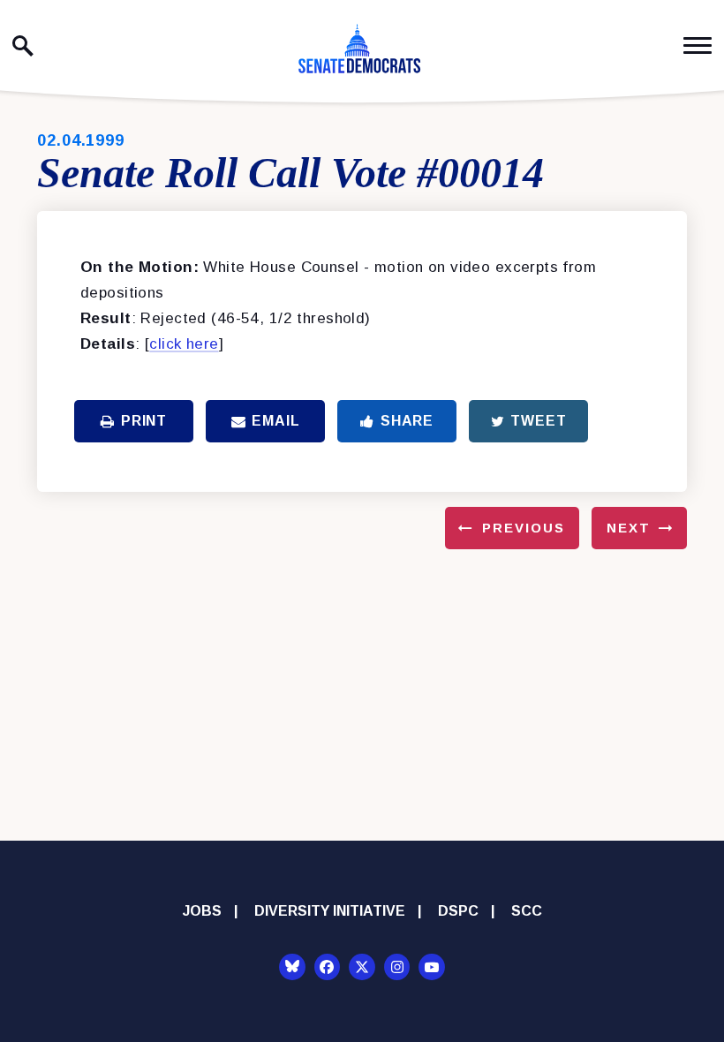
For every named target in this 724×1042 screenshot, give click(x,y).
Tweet (538, 420)
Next (629, 527)
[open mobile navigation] (697, 45)
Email (275, 420)
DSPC (458, 910)
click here (183, 344)
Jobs (202, 910)
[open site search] (23, 46)
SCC (526, 910)
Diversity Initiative (329, 910)
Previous (523, 527)
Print (144, 420)
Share (407, 420)
